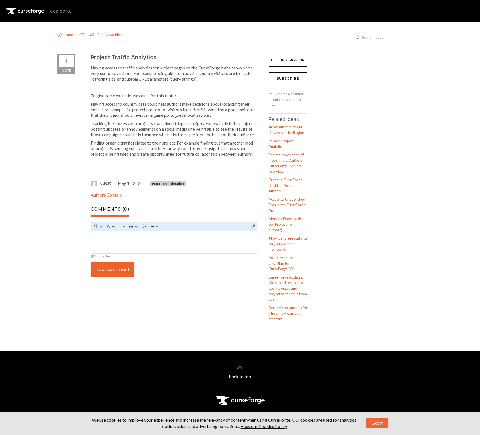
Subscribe (288, 78)
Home (68, 34)
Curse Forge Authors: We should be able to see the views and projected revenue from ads (288, 288)
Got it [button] (377, 423)
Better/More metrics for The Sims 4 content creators (288, 313)
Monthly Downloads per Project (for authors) (285, 224)
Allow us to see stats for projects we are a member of (288, 244)
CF (82, 34)
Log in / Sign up (283, 56)
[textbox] (174, 242)
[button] (98, 226)
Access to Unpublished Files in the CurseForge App (287, 205)
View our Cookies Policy (264, 426)
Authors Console (106, 194)
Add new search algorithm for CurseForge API (281, 263)
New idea (114, 34)
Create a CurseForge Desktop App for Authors (285, 185)
